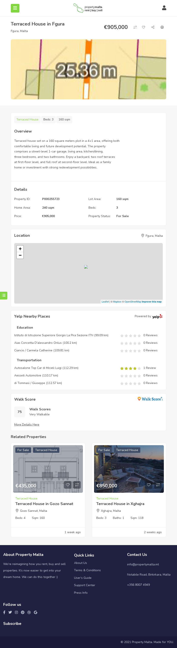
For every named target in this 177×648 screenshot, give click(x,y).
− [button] (20, 255)
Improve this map (152, 301)
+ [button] (20, 248)
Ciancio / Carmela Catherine (33, 350)
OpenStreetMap (133, 301)
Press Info (81, 593)
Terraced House (27, 119)
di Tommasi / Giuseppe (29, 383)
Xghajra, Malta (111, 511)
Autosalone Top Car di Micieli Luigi (38, 368)
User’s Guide (83, 578)
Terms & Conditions (87, 570)
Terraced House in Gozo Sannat (44, 503)
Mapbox (117, 301)
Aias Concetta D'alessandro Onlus (38, 343)
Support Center (84, 585)
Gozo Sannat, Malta (33, 511)
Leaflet (105, 301)
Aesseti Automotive (27, 375)
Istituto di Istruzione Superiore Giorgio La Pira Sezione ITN (53, 335)
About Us (80, 563)
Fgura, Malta (19, 31)
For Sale (122, 216)
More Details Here (26, 424)
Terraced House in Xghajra (120, 503)
